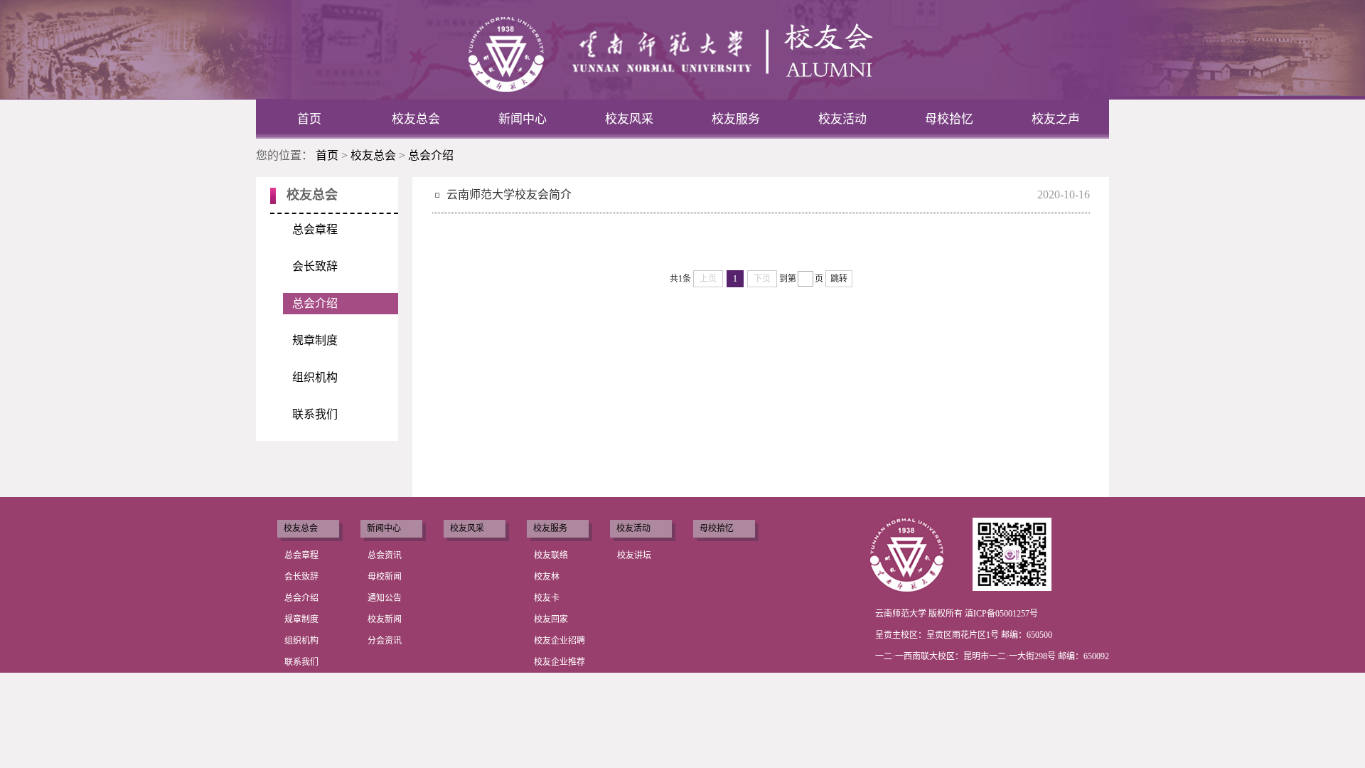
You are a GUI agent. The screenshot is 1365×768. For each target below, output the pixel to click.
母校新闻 (385, 577)
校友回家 (551, 619)
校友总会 (416, 119)
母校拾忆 (949, 119)
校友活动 (842, 119)
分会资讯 (385, 641)
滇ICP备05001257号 (1001, 614)
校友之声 (1056, 119)
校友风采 (629, 119)
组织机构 (315, 377)
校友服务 (736, 119)
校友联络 (551, 555)
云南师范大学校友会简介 (509, 194)
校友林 (547, 577)
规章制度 (315, 340)
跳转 (838, 279)
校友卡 (547, 598)
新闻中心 (522, 119)
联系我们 (315, 414)
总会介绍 (431, 155)
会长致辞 (315, 266)
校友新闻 (385, 619)
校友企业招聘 (559, 641)
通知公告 (385, 598)
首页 (309, 119)
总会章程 (315, 229)
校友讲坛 (634, 555)
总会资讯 (385, 555)
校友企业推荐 (559, 662)
